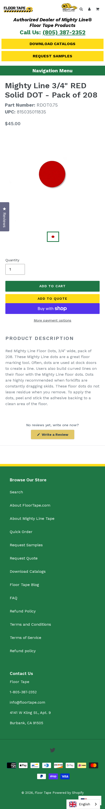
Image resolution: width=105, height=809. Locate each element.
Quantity (12, 260)
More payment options (52, 320)
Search (16, 492)
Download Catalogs (52, 43)
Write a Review (57, 435)
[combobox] (83, 804)
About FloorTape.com (30, 505)
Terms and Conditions (30, 624)
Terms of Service (25, 637)
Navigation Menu (52, 71)
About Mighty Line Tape (32, 518)
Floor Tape (43, 793)
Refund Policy (23, 611)
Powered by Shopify (68, 793)
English (84, 804)
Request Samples (52, 56)
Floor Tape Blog (24, 584)
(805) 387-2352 (63, 32)
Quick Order (21, 531)
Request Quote (24, 558)
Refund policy (23, 650)
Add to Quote (52, 298)
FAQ (13, 598)
